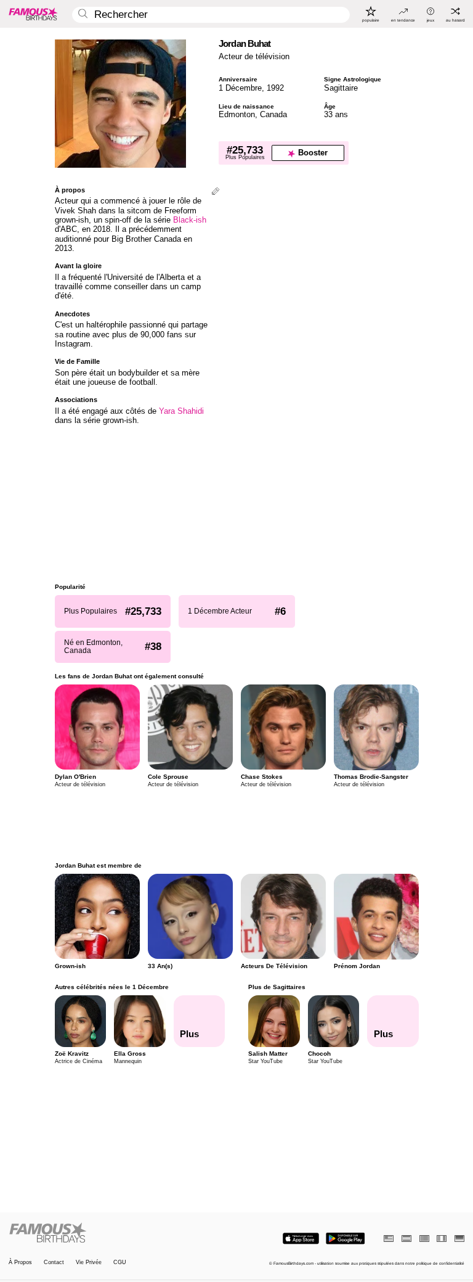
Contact (54, 1262)
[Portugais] (424, 1238)
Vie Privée (89, 1262)
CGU (119, 1262)
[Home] (121, 1233)
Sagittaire (341, 87)
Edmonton (237, 114)
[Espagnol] (406, 1238)
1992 (275, 87)
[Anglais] (389, 1238)
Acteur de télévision (254, 56)
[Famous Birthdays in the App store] (300, 1238)
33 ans (336, 114)
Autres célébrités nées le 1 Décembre (112, 987)
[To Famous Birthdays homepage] (33, 13)
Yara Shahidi (181, 411)
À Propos (20, 1262)
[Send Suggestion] (215, 192)
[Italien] (442, 1238)
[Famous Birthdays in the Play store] (345, 1238)
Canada (273, 114)
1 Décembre (240, 87)
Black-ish (189, 219)
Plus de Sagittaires (276, 987)
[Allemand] (459, 1238)
